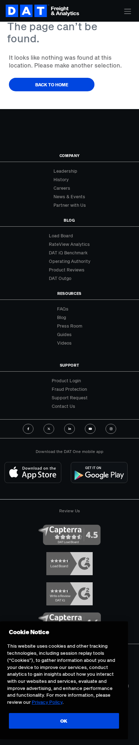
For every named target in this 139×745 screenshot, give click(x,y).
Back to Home (51, 84)
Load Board (61, 235)
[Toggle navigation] (127, 11)
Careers (61, 187)
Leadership (65, 170)
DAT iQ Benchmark (68, 252)
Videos (64, 342)
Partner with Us (69, 205)
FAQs (62, 308)
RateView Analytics (69, 244)
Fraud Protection (69, 389)
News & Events (69, 196)
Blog (61, 317)
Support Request (70, 397)
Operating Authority (70, 261)
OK (64, 721)
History (61, 179)
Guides (64, 334)
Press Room (69, 325)
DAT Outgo (60, 278)
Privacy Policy (47, 702)
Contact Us (63, 406)
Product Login (66, 380)
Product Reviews (66, 269)
